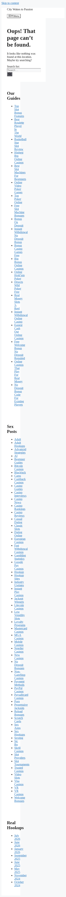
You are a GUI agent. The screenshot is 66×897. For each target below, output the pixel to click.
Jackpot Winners (19, 600)
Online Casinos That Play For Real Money (18, 371)
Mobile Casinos (18, 643)
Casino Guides (18, 487)
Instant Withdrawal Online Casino (21, 316)
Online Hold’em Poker (19, 275)
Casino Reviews (19, 514)
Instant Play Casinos (18, 592)
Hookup (19, 572)
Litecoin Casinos (19, 607)
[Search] (9, 74)
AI (15, 455)
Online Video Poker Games (18, 187)
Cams (17, 475)
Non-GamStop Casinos (19, 675)
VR (16, 787)
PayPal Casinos (18, 690)
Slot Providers (19, 756)
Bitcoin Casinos (18, 467)
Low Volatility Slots (19, 615)
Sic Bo (16, 743)
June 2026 (17, 844)
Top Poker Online (18, 199)
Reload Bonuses (19, 713)
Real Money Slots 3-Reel (18, 302)
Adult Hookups (19, 444)
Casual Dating (18, 520)
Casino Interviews (20, 494)
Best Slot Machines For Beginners (20, 172)
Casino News (18, 500)
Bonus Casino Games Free (18, 250)
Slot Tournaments (21, 763)
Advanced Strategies (20, 451)
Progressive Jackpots (21, 706)
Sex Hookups (19, 733)
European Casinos (19, 540)
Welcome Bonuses (19, 799)
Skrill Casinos (18, 749)
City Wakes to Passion (20, 9)
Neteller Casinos (18, 650)
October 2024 (19, 883)
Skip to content (10, 3)
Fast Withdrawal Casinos (21, 549)
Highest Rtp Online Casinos (18, 157)
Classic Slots (18, 527)
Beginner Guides (19, 461)
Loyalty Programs (19, 623)
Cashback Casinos (20, 481)
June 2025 (17, 864)
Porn (17, 701)
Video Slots (17, 776)
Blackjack (20, 472)
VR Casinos (18, 792)
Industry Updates (19, 583)
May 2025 (17, 870)
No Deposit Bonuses (19, 665)
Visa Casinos (18, 782)
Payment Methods (19, 683)
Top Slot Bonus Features (19, 111)
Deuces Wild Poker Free (18, 286)
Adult (17, 439)
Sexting (18, 737)
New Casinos (18, 656)
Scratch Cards (18, 719)
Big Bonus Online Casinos (18, 263)
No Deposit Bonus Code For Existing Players (19, 394)
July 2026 (17, 837)
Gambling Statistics (20, 557)
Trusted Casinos (18, 769)
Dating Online (18, 534)
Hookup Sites (19, 577)
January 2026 (18, 850)
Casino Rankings (19, 507)
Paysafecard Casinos (21, 696)
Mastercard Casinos (20, 630)
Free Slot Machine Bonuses (19, 210)
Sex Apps (17, 726)
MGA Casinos (18, 636)
